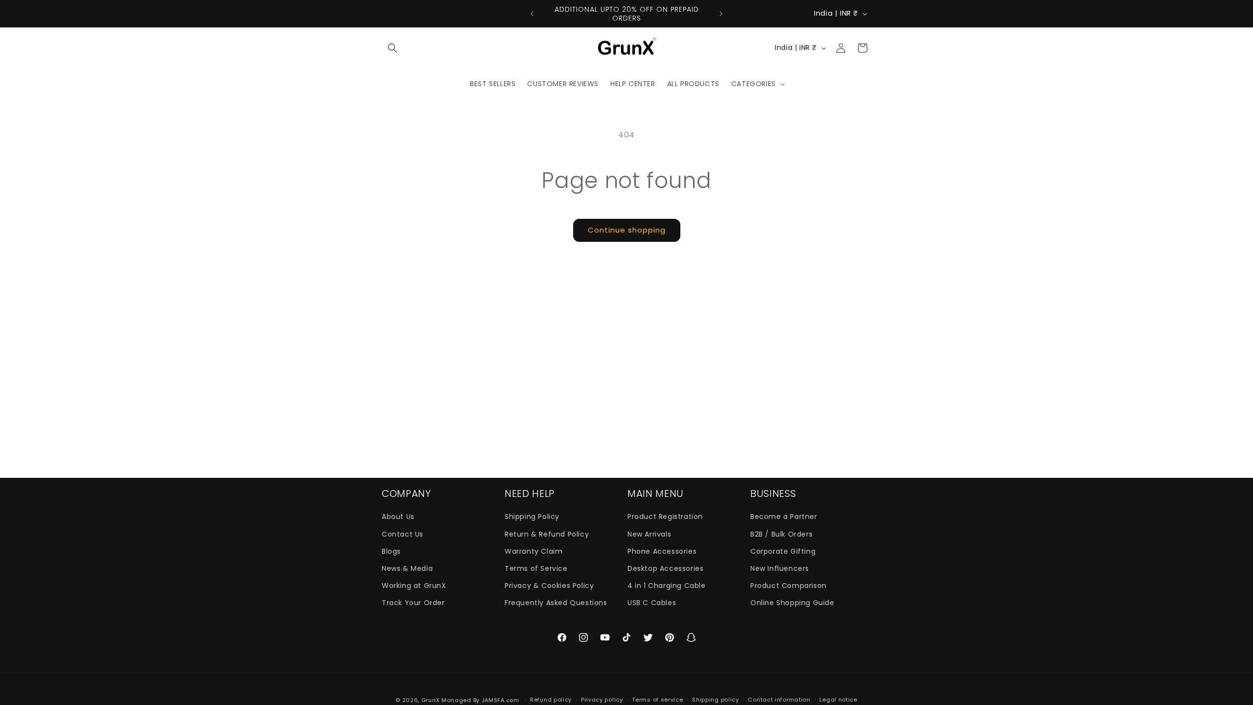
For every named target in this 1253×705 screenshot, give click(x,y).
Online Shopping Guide (792, 603)
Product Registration (665, 516)
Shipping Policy (532, 516)
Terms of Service (536, 568)
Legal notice (838, 700)
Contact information (779, 700)
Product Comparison (788, 585)
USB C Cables (651, 603)
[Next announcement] (721, 13)
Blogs (391, 551)
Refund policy (551, 700)
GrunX (430, 700)
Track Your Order (413, 603)
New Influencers (779, 568)
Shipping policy (715, 700)
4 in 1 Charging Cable (666, 585)
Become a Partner (783, 516)
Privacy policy (602, 700)
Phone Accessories (661, 551)
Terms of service (657, 700)
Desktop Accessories (665, 568)
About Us (398, 516)
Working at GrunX (414, 585)
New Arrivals (649, 534)
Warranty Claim (533, 551)
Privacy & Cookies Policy (549, 585)
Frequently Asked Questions (556, 603)
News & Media (407, 568)
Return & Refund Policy (547, 534)
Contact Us (402, 534)
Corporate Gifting (782, 551)
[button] (392, 48)
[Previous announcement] (532, 13)
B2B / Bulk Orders (781, 534)
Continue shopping (627, 230)
